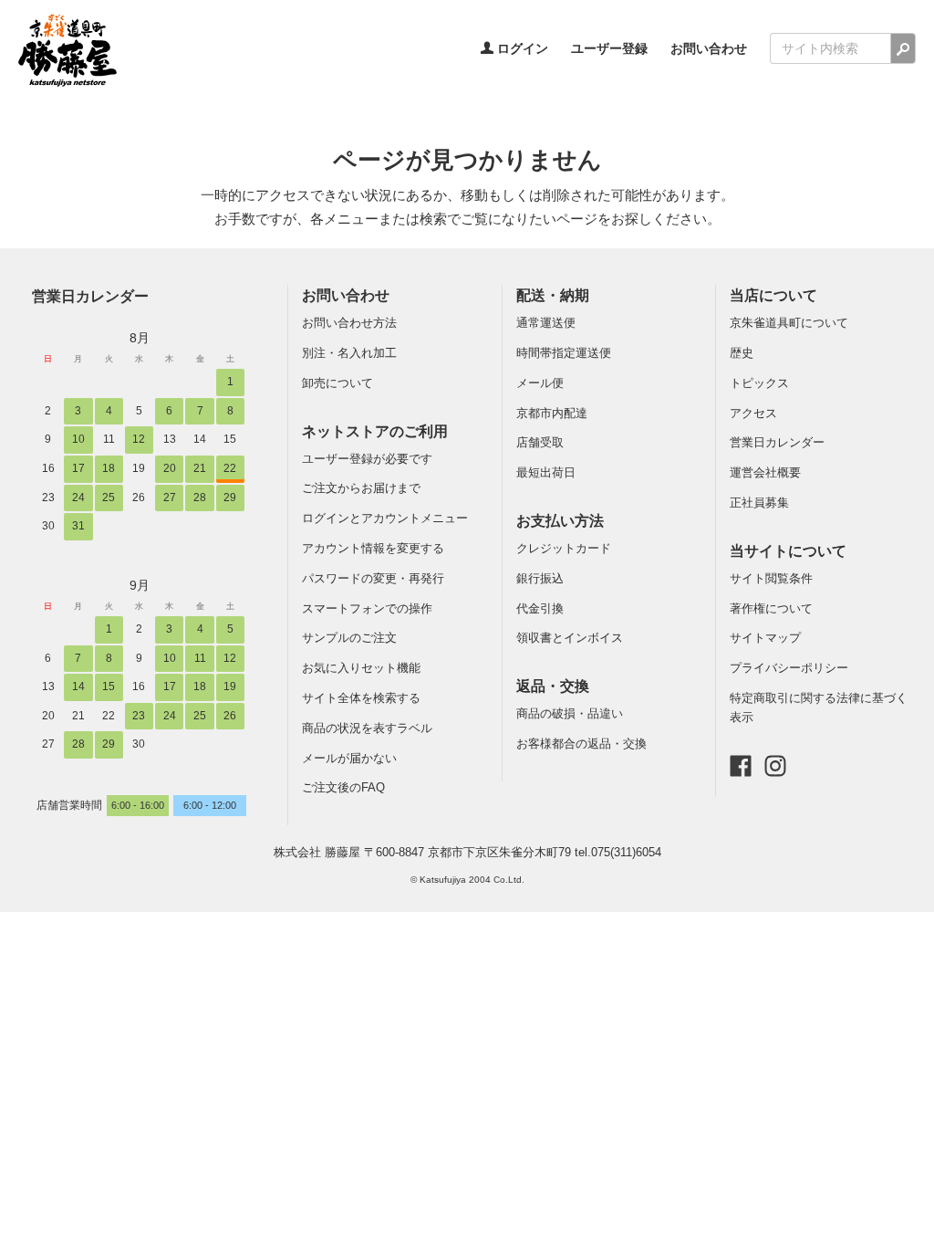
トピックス (759, 383)
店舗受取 (540, 442)
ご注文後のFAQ (343, 787)
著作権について (771, 608)
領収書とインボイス (569, 637)
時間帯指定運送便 (563, 353)
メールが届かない (349, 758)
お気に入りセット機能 (361, 668)
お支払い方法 (560, 521)
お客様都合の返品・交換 (581, 743)
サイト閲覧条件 (771, 578)
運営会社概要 (765, 472)
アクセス (753, 413)
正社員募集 (759, 502)
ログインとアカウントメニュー (385, 518)
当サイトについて (788, 551)
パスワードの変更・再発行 (373, 578)
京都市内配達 (551, 413)
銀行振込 (540, 578)
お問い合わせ (708, 48)
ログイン (520, 48)
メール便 (540, 383)
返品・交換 (552, 686)
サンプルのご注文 (349, 637)
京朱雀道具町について (789, 323)
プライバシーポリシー (789, 668)
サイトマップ (765, 637)
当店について (773, 295)
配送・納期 (552, 295)
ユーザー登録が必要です (367, 459)
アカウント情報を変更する (373, 548)
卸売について (337, 383)
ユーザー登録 (609, 48)
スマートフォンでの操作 (367, 608)
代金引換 (540, 608)
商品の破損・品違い (569, 713)
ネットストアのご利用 (375, 431)
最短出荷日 (546, 472)
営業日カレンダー (90, 295)
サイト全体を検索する (361, 698)
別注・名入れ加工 (349, 353)
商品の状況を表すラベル (367, 728)
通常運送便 (546, 323)
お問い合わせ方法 (349, 323)
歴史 (741, 353)
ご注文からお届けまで (361, 488)
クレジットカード (563, 548)
